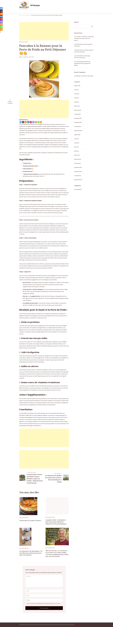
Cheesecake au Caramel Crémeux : (30, 520)
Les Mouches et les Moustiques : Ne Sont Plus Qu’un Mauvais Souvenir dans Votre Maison (30, 553)
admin (20, 57)
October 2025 (77, 126)
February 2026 (77, 110)
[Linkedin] (28, 122)
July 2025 (76, 138)
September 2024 (78, 179)
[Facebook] (20, 122)
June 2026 (76, 93)
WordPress (71, 624)
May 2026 (76, 97)
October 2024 (77, 175)
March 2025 (77, 155)
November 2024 (78, 171)
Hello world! (90, 75)
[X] (23, 122)
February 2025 (77, 159)
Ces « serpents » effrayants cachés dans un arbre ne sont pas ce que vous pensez (84, 38)
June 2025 (76, 142)
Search (76, 22)
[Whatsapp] (38, 122)
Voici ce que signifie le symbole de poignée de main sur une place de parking (82, 63)
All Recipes (35, 5)
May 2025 (76, 146)
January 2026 (77, 114)
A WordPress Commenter (80, 75)
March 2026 (77, 106)
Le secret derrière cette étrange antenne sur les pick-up (82, 56)
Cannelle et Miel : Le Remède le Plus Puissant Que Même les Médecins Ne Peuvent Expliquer (56, 522)
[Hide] (0, 32)
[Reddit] (25, 122)
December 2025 (78, 118)
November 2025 (78, 122)
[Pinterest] (31, 122)
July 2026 (76, 89)
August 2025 (77, 134)
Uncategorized (23, 41)
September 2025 (78, 130)
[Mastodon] (33, 122)
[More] (41, 122)
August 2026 (77, 85)
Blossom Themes (60, 624)
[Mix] (36, 122)
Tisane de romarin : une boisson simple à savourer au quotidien (83, 51)
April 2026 (76, 102)
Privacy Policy (77, 624)
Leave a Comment (10, 102)
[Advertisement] (44, 31)
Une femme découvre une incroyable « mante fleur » (83, 45)
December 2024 (78, 167)
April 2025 (76, 151)
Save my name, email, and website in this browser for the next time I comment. (43, 603)
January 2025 (77, 163)
